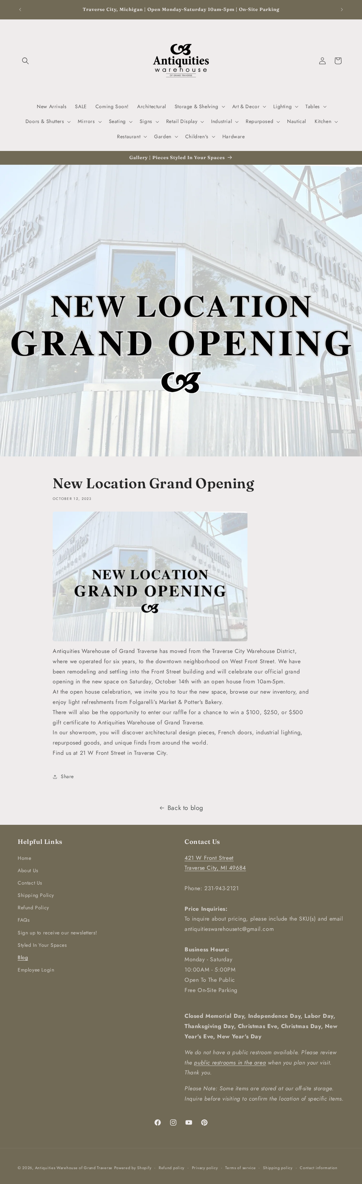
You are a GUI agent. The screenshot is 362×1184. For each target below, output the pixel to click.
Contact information (318, 1168)
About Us (28, 870)
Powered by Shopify (133, 1168)
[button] (25, 61)
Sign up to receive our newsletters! (57, 932)
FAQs (24, 919)
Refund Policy (33, 907)
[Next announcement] (342, 9)
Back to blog (185, 807)
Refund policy (172, 1168)
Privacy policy (205, 1168)
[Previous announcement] (20, 9)
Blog (23, 957)
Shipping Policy (36, 895)
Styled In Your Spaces (42, 945)
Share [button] (67, 776)
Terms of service (240, 1168)
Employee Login (36, 969)
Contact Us (30, 882)
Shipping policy (278, 1168)
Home (24, 858)
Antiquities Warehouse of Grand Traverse (73, 1168)
